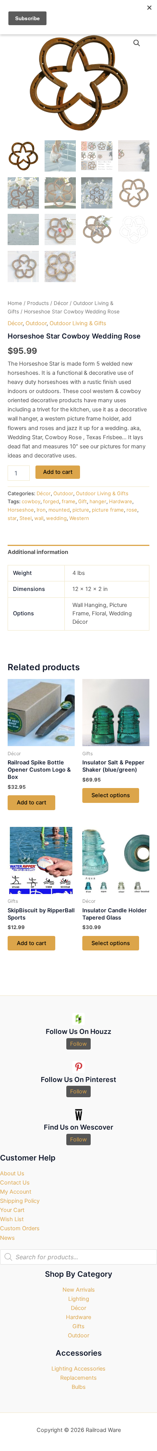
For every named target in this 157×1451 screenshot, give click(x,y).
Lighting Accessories (78, 1368)
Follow (78, 1043)
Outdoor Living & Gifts (78, 323)
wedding (56, 518)
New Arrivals (78, 1289)
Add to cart (57, 472)
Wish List (12, 1219)
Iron (41, 510)
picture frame (108, 510)
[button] (137, 43)
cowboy (31, 501)
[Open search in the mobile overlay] (78, 1257)
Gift (82, 501)
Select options (110, 795)
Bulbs (79, 1387)
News (7, 1237)
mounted (59, 510)
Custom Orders (20, 1228)
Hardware (120, 501)
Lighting (78, 1298)
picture (80, 510)
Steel (25, 518)
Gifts (78, 1326)
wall (38, 518)
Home (15, 303)
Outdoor (36, 323)
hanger (98, 501)
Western (79, 518)
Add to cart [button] (31, 802)
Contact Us (15, 1182)
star (12, 518)
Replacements (78, 1377)
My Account (15, 1191)
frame (68, 501)
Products (38, 303)
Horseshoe (21, 510)
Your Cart (12, 1210)
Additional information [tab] (38, 552)
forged (51, 501)
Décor (61, 303)
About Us (12, 1173)
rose (132, 510)
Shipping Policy (20, 1200)
